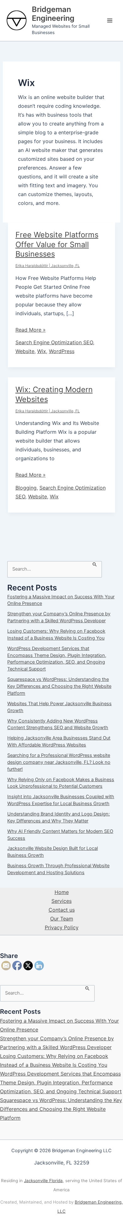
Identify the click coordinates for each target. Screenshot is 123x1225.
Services (61, 901)
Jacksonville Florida (43, 1180)
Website (24, 351)
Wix (41, 351)
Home (62, 892)
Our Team (61, 918)
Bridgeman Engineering (53, 14)
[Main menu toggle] (110, 20)
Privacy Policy (62, 927)
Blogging (26, 488)
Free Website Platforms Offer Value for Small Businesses (56, 244)
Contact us (62, 910)
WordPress (61, 351)
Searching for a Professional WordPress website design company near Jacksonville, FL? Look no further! (58, 762)
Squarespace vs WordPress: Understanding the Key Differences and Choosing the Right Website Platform (59, 686)
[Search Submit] (94, 564)
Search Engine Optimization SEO (54, 342)
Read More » (30, 330)
